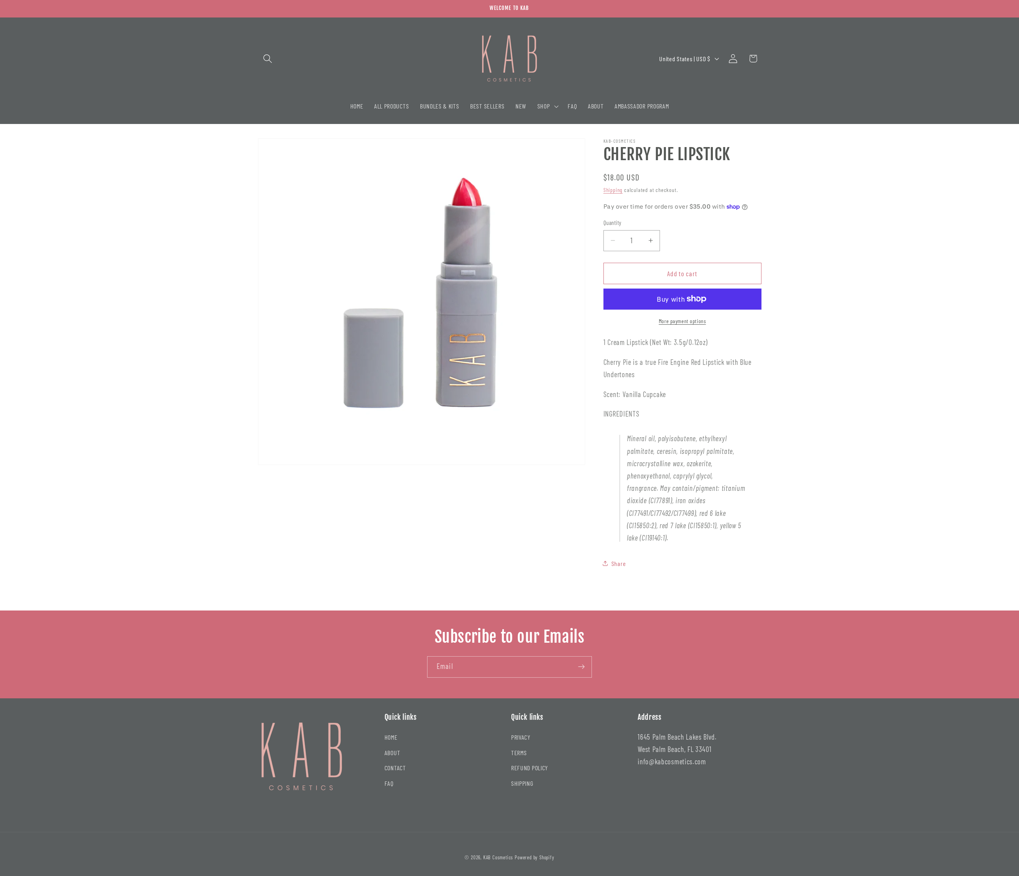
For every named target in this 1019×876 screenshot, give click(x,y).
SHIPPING (522, 783)
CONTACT (395, 768)
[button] (268, 58)
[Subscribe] (581, 667)
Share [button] (618, 563)
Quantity (612, 222)
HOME (391, 737)
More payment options (682, 320)
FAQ (389, 783)
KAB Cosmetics (498, 857)
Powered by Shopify (534, 857)
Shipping (613, 189)
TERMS (519, 752)
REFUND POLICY (529, 768)
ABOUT (392, 752)
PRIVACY (521, 737)
